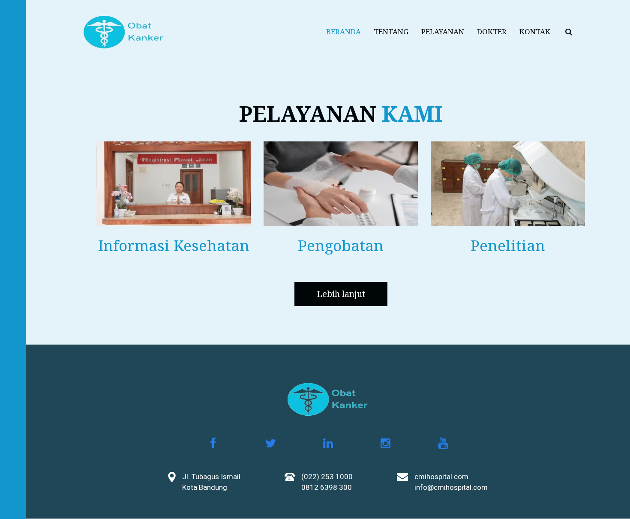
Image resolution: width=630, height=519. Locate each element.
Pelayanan (442, 31)
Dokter (492, 31)
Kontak (534, 31)
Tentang (391, 31)
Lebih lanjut (341, 294)
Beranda (343, 31)
